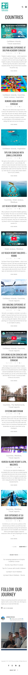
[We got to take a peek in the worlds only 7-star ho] (14, 635)
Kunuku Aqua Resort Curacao (14, 102)
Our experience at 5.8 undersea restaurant (14, 517)
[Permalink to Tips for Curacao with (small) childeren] (14, 137)
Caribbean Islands (14, 41)
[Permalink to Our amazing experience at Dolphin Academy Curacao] (14, 287)
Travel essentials (14, 44)
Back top (13, 670)
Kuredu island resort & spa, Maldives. (14, 463)
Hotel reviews (9, 97)
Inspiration (20, 97)
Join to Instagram (8, 608)
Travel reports (14, 301)
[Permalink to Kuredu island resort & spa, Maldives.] (14, 444)
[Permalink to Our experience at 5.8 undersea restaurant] (14, 498)
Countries (21, 95)
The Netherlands (17, 405)
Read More (14, 71)
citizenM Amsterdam (14, 411)
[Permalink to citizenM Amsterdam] (14, 394)
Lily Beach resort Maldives (14, 206)
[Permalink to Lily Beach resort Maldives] (14, 189)
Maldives (14, 202)
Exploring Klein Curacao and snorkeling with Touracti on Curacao (14, 357)
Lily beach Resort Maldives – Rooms (14, 254)
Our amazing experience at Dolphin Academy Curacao (14, 49)
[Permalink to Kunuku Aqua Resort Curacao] (14, 84)
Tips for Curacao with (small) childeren (14, 154)
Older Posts (22, 546)
